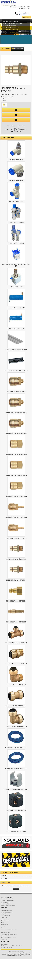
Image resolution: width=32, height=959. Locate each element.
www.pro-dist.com (21, 955)
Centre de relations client (6, 912)
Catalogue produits (13, 21)
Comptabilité (4, 913)
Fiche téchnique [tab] (18, 48)
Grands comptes (4, 924)
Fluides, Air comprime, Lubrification (14, 23)
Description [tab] (6, 48)
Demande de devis (5, 915)
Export (2, 922)
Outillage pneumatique (10, 25)
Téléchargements (5, 902)
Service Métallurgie (5, 920)
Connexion (27, 17)
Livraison (3, 926)
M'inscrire (16, 889)
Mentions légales (5, 904)
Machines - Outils (5, 936)
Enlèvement (4, 917)
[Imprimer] (16, 110)
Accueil (5, 21)
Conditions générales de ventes (8, 905)
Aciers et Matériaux (5, 932)
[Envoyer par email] (16, 115)
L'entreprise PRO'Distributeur (7, 900)
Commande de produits (6, 910)
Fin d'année (4, 878)
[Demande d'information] (16, 120)
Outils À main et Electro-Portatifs (8, 937)
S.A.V (2, 927)
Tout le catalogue (24, 31)
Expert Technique (5, 919)
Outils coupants (4, 939)
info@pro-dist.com (13, 955)
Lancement (3, 875)
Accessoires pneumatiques (12, 27)
